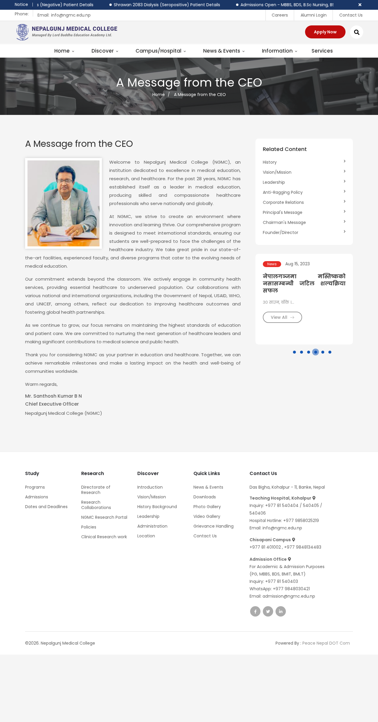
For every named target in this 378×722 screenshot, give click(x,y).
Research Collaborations (96, 504)
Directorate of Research (95, 489)
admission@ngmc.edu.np (289, 596)
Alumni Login (314, 15)
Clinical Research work (104, 537)
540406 (258, 513)
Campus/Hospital (159, 50)
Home (62, 50)
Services (322, 50)
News (272, 263)
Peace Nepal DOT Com (326, 643)
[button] (294, 352)
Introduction (150, 487)
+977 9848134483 (302, 547)
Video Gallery (206, 516)
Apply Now (325, 32)
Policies (88, 527)
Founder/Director (280, 232)
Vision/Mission (277, 172)
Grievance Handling (213, 526)
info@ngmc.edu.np (71, 15)
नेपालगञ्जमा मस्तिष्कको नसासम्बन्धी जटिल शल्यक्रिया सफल (304, 283)
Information (278, 50)
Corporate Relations (283, 202)
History (270, 162)
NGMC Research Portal (104, 517)
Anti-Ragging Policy (283, 192)
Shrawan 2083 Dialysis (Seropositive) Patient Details (154, 5)
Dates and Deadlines (46, 507)
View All (280, 317)
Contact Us (351, 15)
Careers (280, 15)
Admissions (36, 497)
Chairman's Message (284, 222)
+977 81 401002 (266, 547)
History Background (157, 507)
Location (146, 536)
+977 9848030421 (291, 589)
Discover (103, 50)
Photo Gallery (207, 507)
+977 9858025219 (301, 520)
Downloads (204, 497)
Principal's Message (282, 212)
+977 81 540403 (281, 581)
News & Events (222, 50)
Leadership (274, 182)
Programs (35, 487)
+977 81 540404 (282, 505)
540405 (311, 505)
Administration (152, 526)
